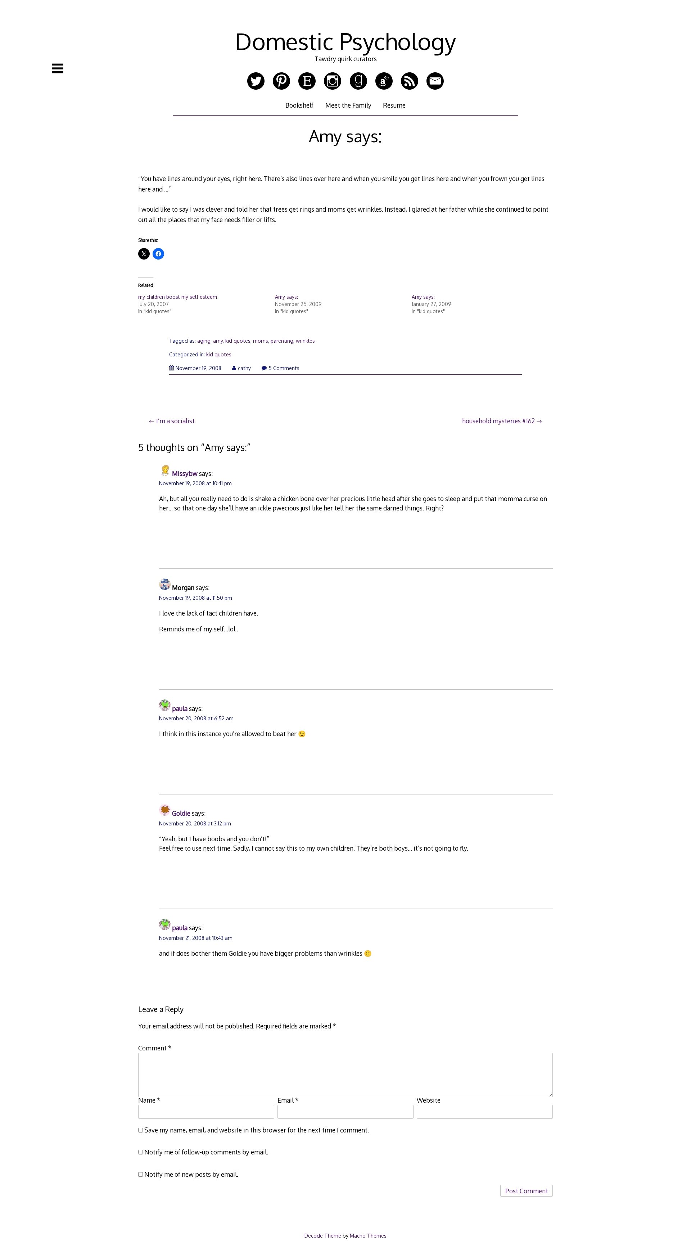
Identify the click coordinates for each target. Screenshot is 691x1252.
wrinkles (305, 341)
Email (288, 1100)
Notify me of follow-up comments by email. (206, 1152)
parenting (282, 341)
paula (180, 708)
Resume (394, 105)
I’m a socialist (175, 421)
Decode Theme (322, 1235)
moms (260, 341)
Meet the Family (348, 105)
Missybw (185, 473)
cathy (244, 368)
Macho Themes (368, 1235)
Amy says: (286, 297)
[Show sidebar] (57, 68)
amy (218, 341)
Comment (155, 1048)
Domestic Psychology (345, 40)
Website (429, 1100)
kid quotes (237, 341)
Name (149, 1100)
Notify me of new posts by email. (191, 1174)
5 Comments (283, 368)
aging (204, 341)
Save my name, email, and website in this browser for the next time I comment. (256, 1130)
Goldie (181, 813)
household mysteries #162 (498, 421)
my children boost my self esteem (177, 297)
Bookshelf (299, 105)
